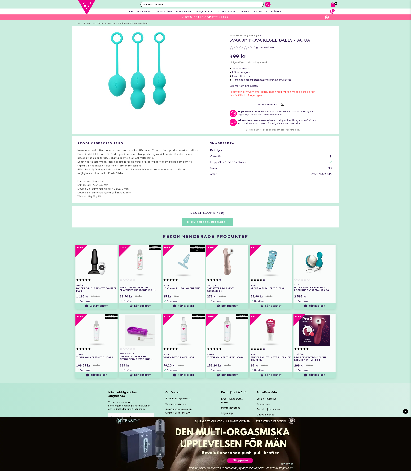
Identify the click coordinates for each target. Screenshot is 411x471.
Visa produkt (99, 306)
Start (79, 23)
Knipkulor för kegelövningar (134, 23)
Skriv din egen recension (207, 221)
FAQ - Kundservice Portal (232, 400)
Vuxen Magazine (266, 398)
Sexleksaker (264, 404)
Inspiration (90, 23)
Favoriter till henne (107, 23)
